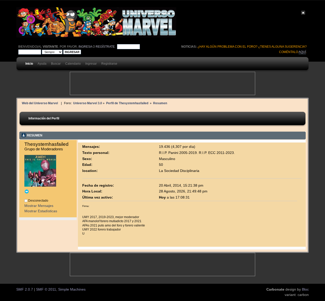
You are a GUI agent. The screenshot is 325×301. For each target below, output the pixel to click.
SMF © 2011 (46, 289)
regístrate (105, 46)
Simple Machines (72, 289)
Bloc (305, 289)
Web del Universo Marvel (40, 103)
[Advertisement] (162, 83)
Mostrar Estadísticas (40, 211)
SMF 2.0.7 (24, 289)
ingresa (85, 46)
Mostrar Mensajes (38, 206)
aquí (302, 52)
